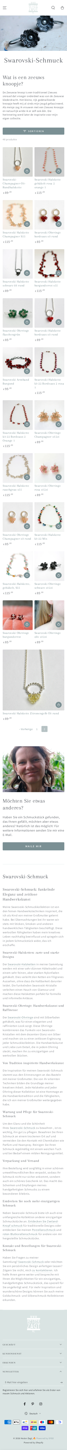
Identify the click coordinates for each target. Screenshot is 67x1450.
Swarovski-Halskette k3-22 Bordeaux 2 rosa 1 (49, 383)
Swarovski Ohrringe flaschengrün (16, 332)
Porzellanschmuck (44, 1230)
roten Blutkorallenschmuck (20, 1234)
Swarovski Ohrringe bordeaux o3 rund (47, 234)
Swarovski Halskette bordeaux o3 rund (47, 332)
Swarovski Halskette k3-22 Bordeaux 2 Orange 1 (16, 436)
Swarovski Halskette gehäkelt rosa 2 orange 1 (47, 183)
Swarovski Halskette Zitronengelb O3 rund (31, 713)
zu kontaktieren (42, 1270)
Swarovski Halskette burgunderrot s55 (47, 283)
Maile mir (33, 846)
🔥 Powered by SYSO (43, 1438)
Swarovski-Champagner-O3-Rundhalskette (14, 183)
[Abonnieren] (62, 1382)
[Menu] (4, 8)
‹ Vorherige (26, 729)
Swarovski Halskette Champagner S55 (16, 234)
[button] (53, 8)
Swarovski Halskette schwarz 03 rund (16, 283)
